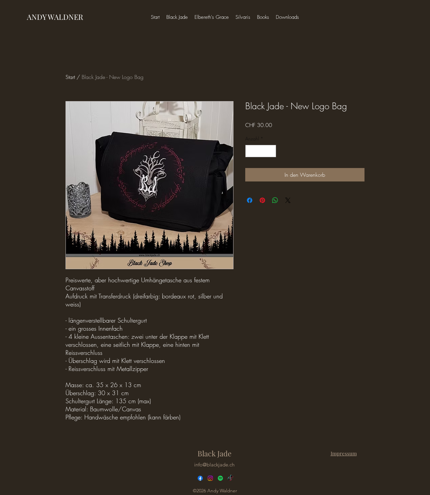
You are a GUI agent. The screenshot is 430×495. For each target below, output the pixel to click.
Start (70, 77)
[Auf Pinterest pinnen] (262, 200)
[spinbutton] (261, 151)
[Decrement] (250, 151)
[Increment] (271, 151)
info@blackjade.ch (214, 464)
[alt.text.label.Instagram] (210, 478)
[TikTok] (230, 478)
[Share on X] (288, 200)
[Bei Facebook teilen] (250, 200)
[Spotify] (220, 478)
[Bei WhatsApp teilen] (275, 200)
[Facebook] (200, 478)
